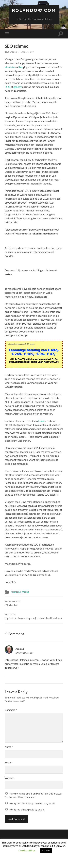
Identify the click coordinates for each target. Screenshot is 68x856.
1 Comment (27, 52)
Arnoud (20, 648)
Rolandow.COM (34, 10)
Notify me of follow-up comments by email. (32, 803)
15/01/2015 (11, 52)
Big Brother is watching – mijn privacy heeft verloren (33, 616)
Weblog (25, 591)
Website (9, 777)
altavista (10, 67)
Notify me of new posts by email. (26, 809)
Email (8, 762)
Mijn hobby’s (13, 603)
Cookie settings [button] (26, 850)
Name (9, 746)
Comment (11, 709)
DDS (7, 86)
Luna (41, 420)
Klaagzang (16, 591)
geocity (17, 86)
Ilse (20, 67)
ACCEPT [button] (46, 850)
